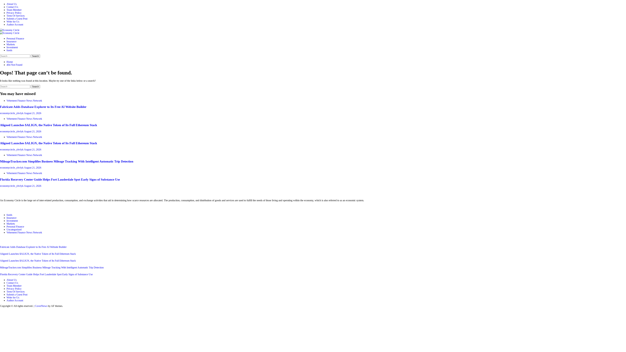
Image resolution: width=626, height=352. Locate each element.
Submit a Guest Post (17, 18)
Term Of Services (16, 15)
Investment (12, 47)
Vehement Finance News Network (24, 100)
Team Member (14, 9)
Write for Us (13, 21)
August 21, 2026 (32, 113)
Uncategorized (14, 229)
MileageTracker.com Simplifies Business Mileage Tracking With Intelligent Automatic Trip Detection (66, 161)
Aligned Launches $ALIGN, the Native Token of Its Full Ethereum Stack (48, 125)
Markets (11, 44)
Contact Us (12, 7)
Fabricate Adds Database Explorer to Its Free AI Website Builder (43, 107)
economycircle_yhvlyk (12, 113)
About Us (12, 4)
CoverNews (41, 306)
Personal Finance (15, 38)
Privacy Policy (14, 12)
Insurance (11, 41)
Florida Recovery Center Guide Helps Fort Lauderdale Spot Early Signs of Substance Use (60, 179)
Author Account (15, 24)
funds (9, 50)
